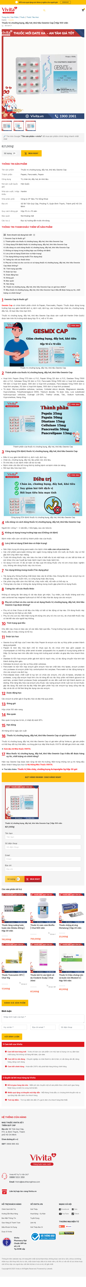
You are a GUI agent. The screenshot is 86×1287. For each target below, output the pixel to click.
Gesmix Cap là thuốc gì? (14, 238)
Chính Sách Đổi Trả (9, 1209)
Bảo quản (8, 281)
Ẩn (34, 235)
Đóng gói (8, 278)
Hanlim (4, 20)
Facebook (65, 1209)
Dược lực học (10, 272)
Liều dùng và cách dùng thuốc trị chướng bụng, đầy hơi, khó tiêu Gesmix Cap (36, 247)
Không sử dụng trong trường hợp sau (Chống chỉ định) (26, 250)
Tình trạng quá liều (12, 269)
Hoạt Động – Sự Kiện (37, 1214)
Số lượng (8, 153)
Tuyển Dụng (34, 1218)
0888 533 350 (17, 1177)
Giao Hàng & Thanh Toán (11, 1223)
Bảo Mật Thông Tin (9, 1218)
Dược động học (10, 275)
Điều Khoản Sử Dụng (9, 1227)
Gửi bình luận (11, 1037)
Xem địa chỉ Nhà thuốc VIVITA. (17, 749)
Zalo (75, 1209)
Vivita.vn (18, 1269)
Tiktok (76, 1214)
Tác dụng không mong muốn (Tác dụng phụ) (22, 256)
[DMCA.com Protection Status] (66, 1233)
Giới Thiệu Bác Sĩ (36, 1227)
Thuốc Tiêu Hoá (33, 17)
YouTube (65, 1214)
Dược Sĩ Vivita (7, 1232)
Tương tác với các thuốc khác (16, 260)
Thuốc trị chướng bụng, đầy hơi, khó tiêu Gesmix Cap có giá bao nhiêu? (34, 287)
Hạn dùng (8, 284)
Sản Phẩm (14, 17)
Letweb (49, 1269)
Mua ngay (33, 153)
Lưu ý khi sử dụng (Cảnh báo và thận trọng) (22, 253)
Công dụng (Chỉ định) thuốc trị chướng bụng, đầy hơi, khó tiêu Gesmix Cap (35, 244)
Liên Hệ (33, 1223)
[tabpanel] (43, 74)
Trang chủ (5, 17)
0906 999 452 (13, 1144)
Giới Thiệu (34, 1209)
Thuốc (22, 17)
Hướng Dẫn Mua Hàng (10, 1214)
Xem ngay (65, 2)
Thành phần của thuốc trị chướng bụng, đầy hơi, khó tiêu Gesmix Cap (33, 241)
